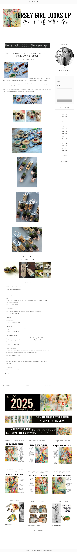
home (27, 34)
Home (27, 385)
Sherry (8, 296)
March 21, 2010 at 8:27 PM (12, 314)
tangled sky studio (10, 335)
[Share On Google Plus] (28, 256)
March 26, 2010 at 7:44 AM (13, 355)
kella (7, 317)
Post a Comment (9, 374)
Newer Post (6, 385)
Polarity (13, 86)
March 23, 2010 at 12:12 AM (13, 344)
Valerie (8, 326)
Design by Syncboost (47, 550)
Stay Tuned (9, 308)
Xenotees (8, 359)
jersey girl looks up (38, 550)
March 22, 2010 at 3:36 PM (12, 331)
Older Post (48, 385)
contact (32, 34)
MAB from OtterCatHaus (12, 287)
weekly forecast (39, 34)
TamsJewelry (9, 348)
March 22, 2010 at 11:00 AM (13, 322)
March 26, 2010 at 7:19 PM (12, 370)
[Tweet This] (23, 256)
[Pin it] (30, 256)
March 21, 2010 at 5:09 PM (12, 292)
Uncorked (16, 84)
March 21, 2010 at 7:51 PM (12, 305)
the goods (47, 34)
